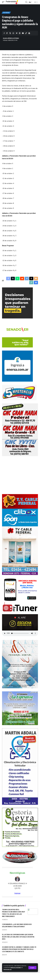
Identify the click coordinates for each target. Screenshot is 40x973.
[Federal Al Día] (12, 2)
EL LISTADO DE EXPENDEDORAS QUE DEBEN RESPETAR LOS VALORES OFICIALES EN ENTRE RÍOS (18, 937)
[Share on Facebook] (7, 33)
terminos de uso (7, 969)
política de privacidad (15, 967)
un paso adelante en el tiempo (11, 38)
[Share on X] (10, 33)
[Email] (22, 33)
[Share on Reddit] (22, 278)
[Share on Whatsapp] (13, 33)
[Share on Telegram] (16, 33)
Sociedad (6, 12)
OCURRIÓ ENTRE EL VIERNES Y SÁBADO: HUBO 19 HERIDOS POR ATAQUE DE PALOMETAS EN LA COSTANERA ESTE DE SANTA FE (19, 949)
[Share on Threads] (19, 33)
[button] (32, 967)
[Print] (29, 33)
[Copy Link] (26, 33)
